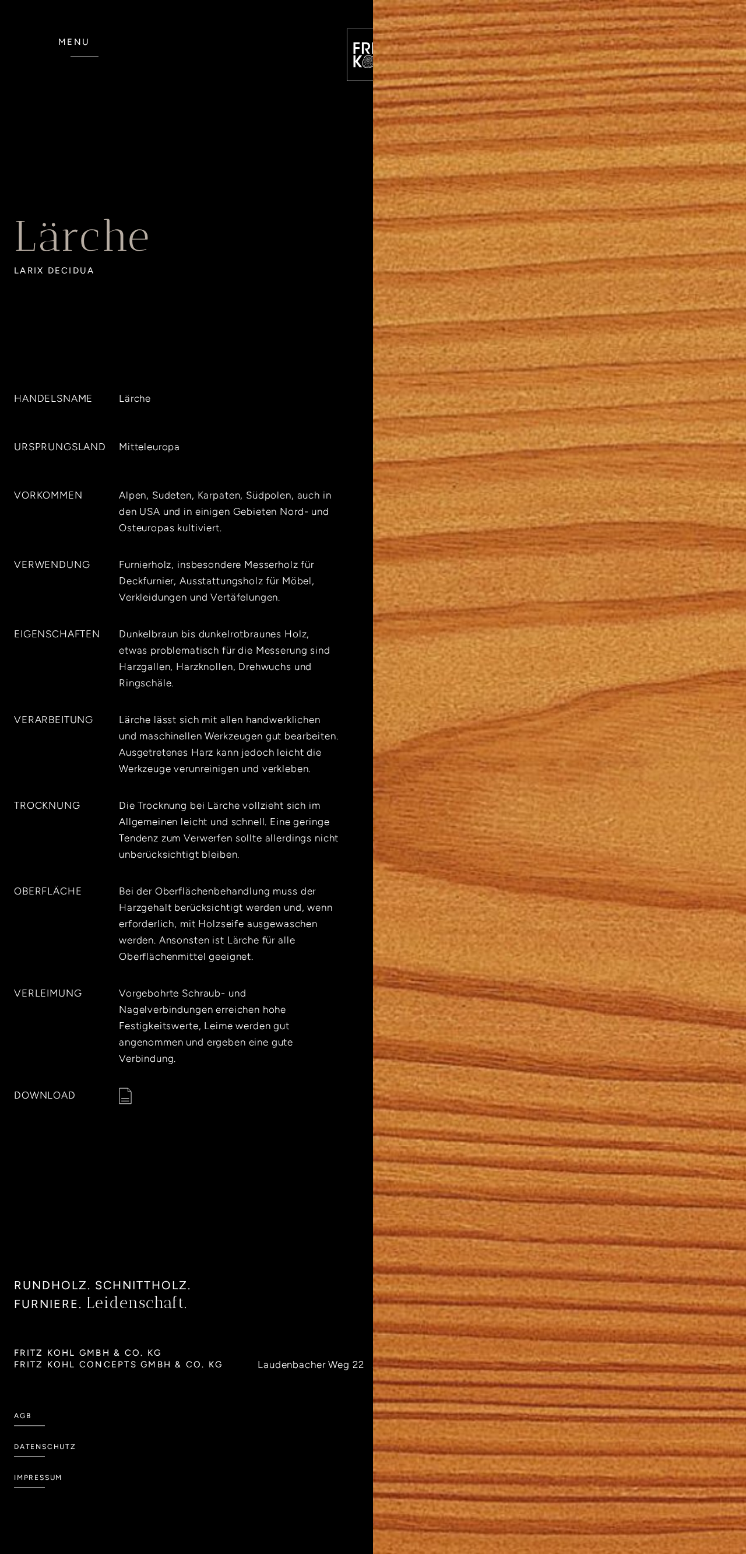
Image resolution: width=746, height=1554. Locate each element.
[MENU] (84, 63)
